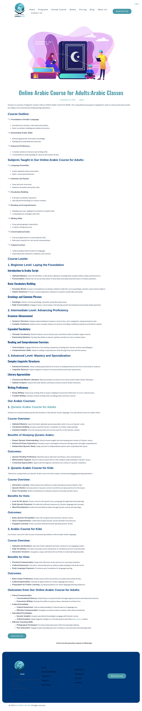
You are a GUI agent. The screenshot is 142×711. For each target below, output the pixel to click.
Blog (92, 10)
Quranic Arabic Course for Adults (33, 407)
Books (73, 10)
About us (102, 10)
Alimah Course (58, 10)
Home (32, 10)
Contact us (36, 13)
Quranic (78, 619)
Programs (43, 10)
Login (136, 4)
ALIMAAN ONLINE (23, 705)
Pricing (83, 10)
